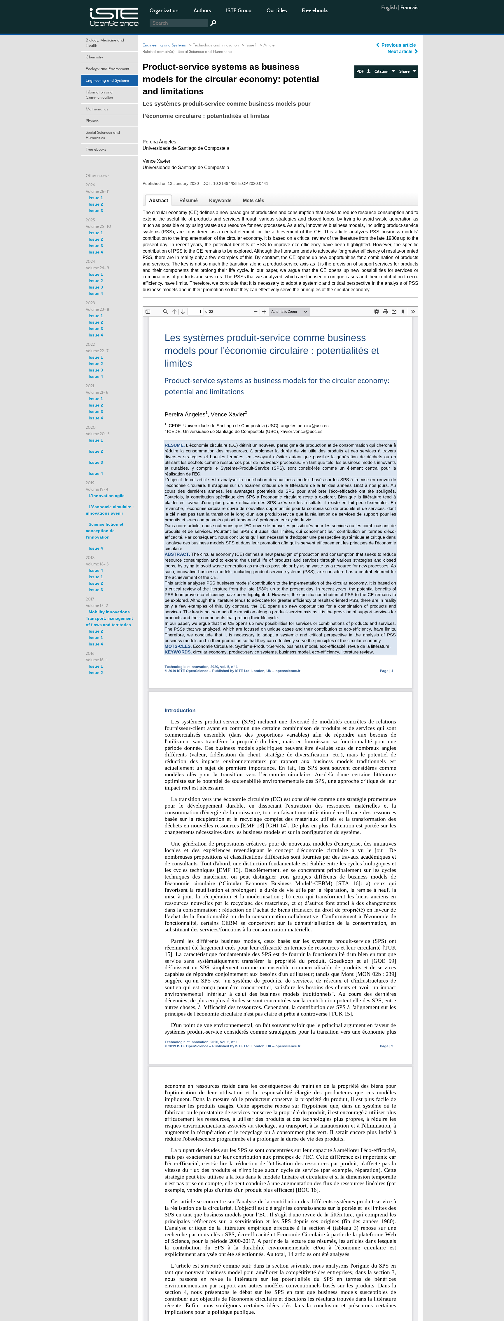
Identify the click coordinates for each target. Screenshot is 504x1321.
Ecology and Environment (107, 69)
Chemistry (94, 57)
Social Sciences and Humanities (103, 135)
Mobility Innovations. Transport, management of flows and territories (109, 618)
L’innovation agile (107, 495)
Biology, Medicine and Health (105, 42)
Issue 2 (96, 204)
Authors (202, 10)
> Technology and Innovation (213, 45)
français (409, 7)
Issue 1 (96, 197)
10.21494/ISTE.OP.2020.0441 (240, 183)
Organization (164, 10)
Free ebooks (315, 10)
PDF (361, 71)
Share (405, 71)
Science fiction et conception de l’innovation (104, 530)
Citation (382, 71)
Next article (401, 51)
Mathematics (97, 109)
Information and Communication (99, 94)
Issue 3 (96, 210)
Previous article (398, 45)
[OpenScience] (114, 16)
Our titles (277, 10)
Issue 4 (96, 252)
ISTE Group (238, 10)
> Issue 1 (248, 45)
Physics (92, 121)
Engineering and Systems (107, 81)
